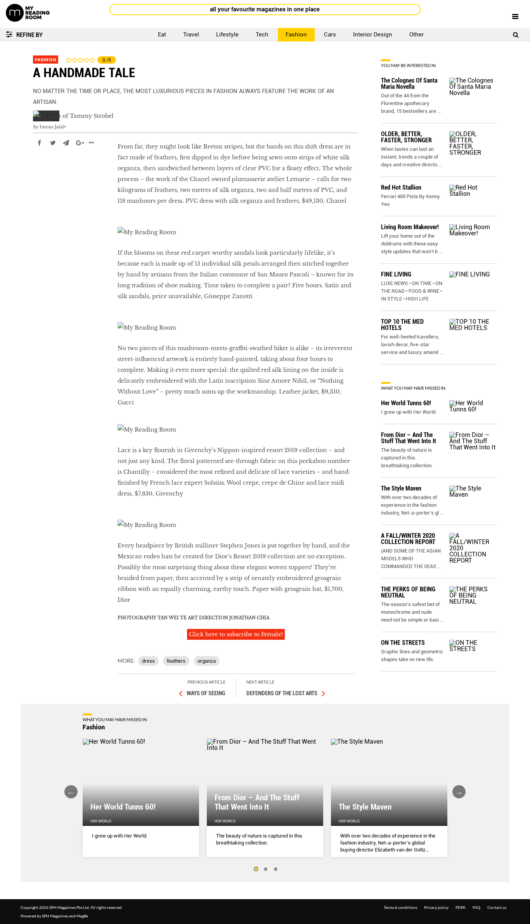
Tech (262, 34)
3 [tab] (276, 869)
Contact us (496, 907)
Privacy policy (436, 907)
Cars (330, 34)
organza (206, 661)
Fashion (296, 34)
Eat (162, 34)
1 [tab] (256, 869)
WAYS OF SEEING (206, 693)
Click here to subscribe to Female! (236, 634)
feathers (176, 661)
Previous (71, 791)
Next (459, 791)
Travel (191, 34)
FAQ (476, 907)
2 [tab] (266, 869)
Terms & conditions (400, 907)
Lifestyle (227, 34)
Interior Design (372, 34)
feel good (46, 166)
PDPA (461, 907)
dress (148, 661)
